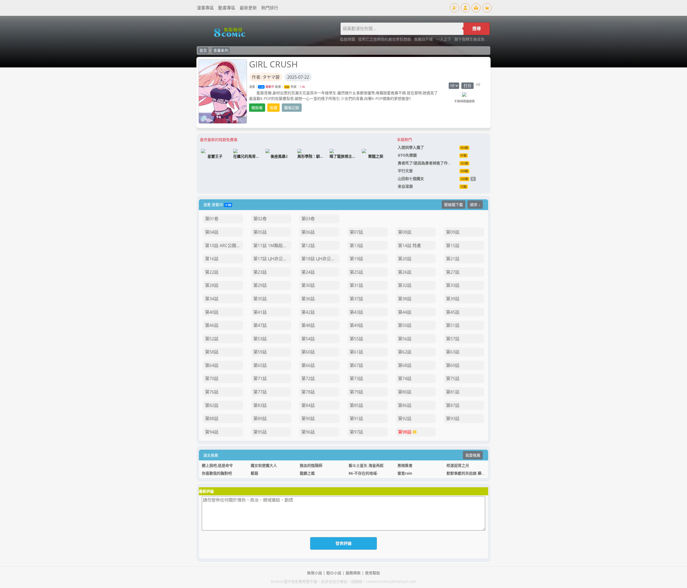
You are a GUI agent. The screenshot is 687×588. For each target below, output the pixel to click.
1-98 (261, 86)
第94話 (211, 432)
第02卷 (260, 219)
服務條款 (353, 572)
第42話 (308, 312)
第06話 (308, 232)
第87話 (452, 405)
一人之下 (444, 39)
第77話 (260, 392)
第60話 (308, 352)
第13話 (356, 245)
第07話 (356, 232)
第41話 (260, 312)
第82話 (211, 405)
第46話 (211, 325)
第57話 (452, 339)
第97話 (356, 432)
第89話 (260, 418)
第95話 (260, 432)
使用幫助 (372, 572)
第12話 (308, 245)
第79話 (356, 392)
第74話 (404, 378)
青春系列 (220, 50)
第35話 (260, 299)
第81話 (452, 392)
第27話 (452, 272)
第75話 (452, 378)
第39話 (452, 299)
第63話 (452, 352)
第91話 (356, 418)
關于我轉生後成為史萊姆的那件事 (482, 39)
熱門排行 (269, 8)
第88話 (211, 418)
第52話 (211, 339)
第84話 (308, 405)
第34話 (211, 299)
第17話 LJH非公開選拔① (272, 259)
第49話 (356, 325)
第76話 (211, 392)
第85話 (356, 405)
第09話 (452, 232)
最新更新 (248, 8)
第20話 (404, 259)
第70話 (211, 378)
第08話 (404, 232)
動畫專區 (226, 8)
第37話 (356, 299)
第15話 (452, 245)
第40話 (211, 312)
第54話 (308, 339)
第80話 (404, 392)
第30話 (308, 285)
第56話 (404, 339)
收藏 (273, 107)
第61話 (356, 352)
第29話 (260, 285)
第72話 (308, 378)
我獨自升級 (424, 39)
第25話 (356, 272)
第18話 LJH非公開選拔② (320, 259)
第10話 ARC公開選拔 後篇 (224, 245)
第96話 (308, 432)
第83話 (260, 405)
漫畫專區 (205, 8)
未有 (287, 86)
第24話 (308, 272)
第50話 (404, 325)
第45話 (452, 312)
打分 (467, 85)
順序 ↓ (475, 204)
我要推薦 (472, 455)
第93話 (452, 418)
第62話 (404, 352)
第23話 (260, 272)
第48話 (308, 325)
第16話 (211, 259)
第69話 (452, 365)
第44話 (404, 312)
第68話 (404, 365)
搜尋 (476, 28)
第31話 (356, 285)
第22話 (211, 272)
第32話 (404, 285)
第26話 (404, 272)
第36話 (308, 299)
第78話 (308, 392)
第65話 (260, 365)
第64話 (211, 365)
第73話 (356, 378)
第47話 (260, 325)
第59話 (260, 352)
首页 (203, 50)
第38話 (404, 299)
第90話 (308, 418)
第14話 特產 (409, 245)
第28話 (211, 285)
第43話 (356, 312)
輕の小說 (333, 572)
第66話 (308, 365)
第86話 (404, 405)
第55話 (356, 339)
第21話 (452, 259)
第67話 (356, 365)
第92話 (404, 418)
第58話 (211, 352)
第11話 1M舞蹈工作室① (272, 245)
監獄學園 (348, 39)
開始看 (257, 107)
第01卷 (211, 219)
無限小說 (314, 572)
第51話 (452, 325)
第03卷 (308, 219)
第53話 (260, 339)
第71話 (260, 378)
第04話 (211, 232)
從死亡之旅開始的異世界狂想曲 (385, 39)
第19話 (356, 259)
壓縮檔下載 (453, 204)
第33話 (452, 285)
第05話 (260, 232)
